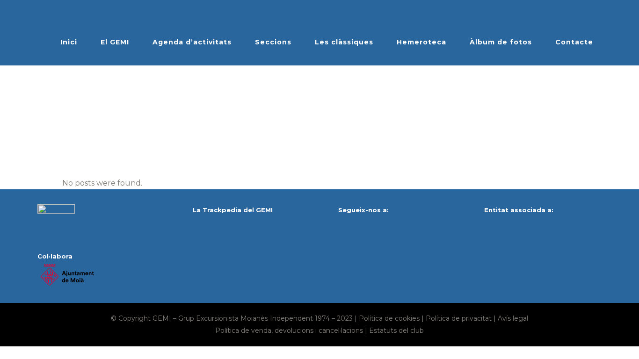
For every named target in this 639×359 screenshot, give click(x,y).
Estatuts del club (396, 330)
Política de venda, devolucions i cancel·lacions (289, 330)
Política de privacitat (459, 318)
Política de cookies (389, 318)
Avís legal (513, 318)
